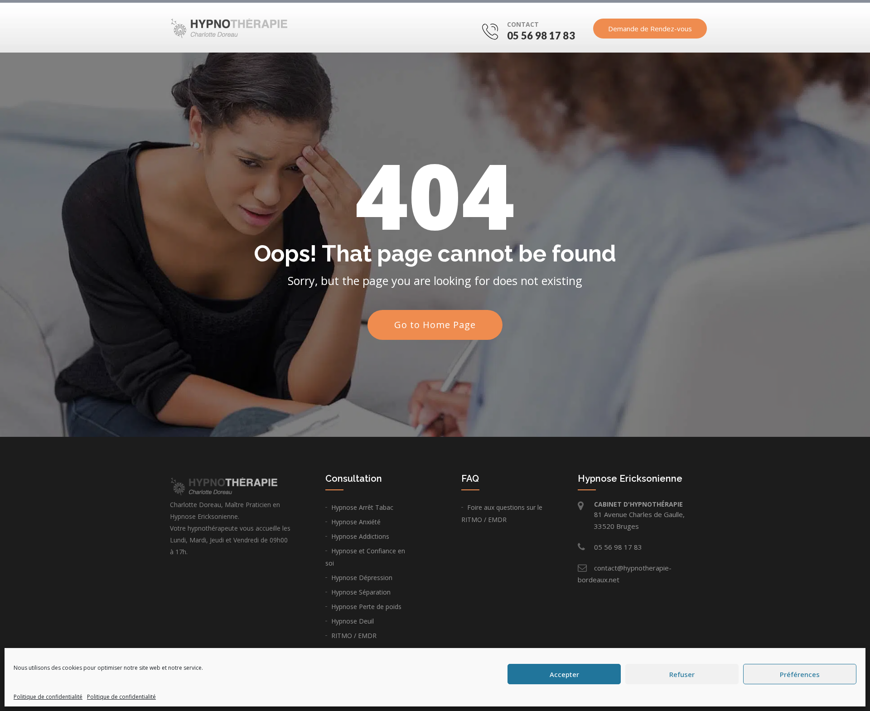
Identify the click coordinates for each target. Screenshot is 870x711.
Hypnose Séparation (361, 592)
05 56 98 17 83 (541, 35)
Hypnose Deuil (352, 621)
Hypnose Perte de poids (366, 606)
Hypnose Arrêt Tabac (362, 507)
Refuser (682, 674)
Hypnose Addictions (360, 536)
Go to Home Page (435, 325)
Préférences (800, 674)
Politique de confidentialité (48, 697)
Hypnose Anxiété (356, 522)
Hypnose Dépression (361, 577)
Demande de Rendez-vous (650, 28)
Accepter (564, 674)
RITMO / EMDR (354, 635)
